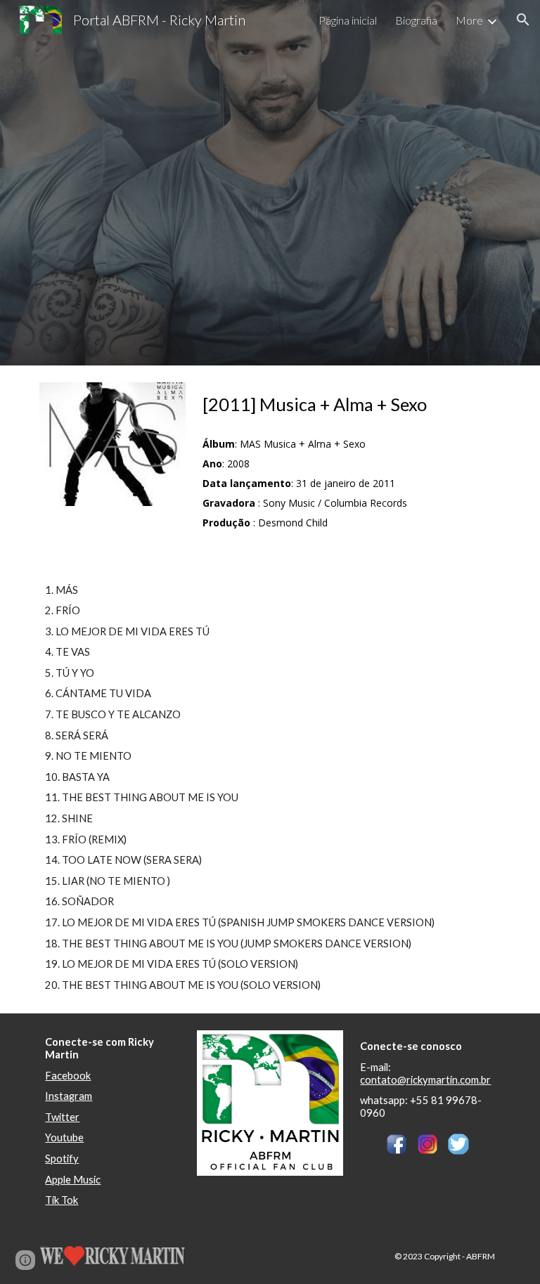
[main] (329, 404)
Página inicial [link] (348, 20)
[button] (523, 20)
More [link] (469, 20)
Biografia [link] (416, 20)
